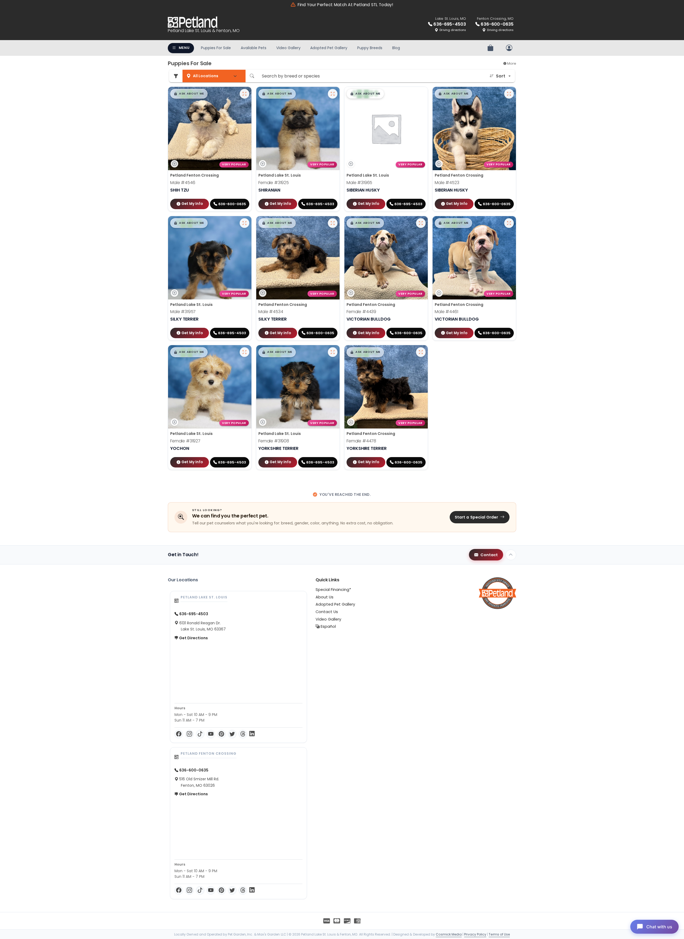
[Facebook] (178, 734)
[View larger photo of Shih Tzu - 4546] (244, 94)
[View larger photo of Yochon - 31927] (244, 352)
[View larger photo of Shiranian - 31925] (332, 94)
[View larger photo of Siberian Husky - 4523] (509, 94)
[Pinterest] (221, 734)
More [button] (511, 63)
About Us (324, 597)
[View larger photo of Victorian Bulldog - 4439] (421, 223)
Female (273, 183)
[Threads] (243, 734)
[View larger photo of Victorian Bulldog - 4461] (509, 223)
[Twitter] (232, 734)
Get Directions (193, 638)
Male (182, 183)
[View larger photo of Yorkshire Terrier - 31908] (332, 352)
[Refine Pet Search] (175, 76)
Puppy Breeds (369, 47)
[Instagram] (189, 734)
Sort (500, 76)
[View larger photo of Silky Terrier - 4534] (332, 223)
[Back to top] (511, 555)
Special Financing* (333, 589)
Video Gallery (288, 47)
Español (328, 626)
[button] (189, 94)
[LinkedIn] (252, 734)
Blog (396, 47)
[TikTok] (200, 734)
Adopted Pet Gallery (328, 47)
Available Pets (253, 47)
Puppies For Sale (216, 47)
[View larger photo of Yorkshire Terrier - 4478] (421, 352)
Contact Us (327, 611)
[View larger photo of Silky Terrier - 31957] (244, 223)
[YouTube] (211, 734)
